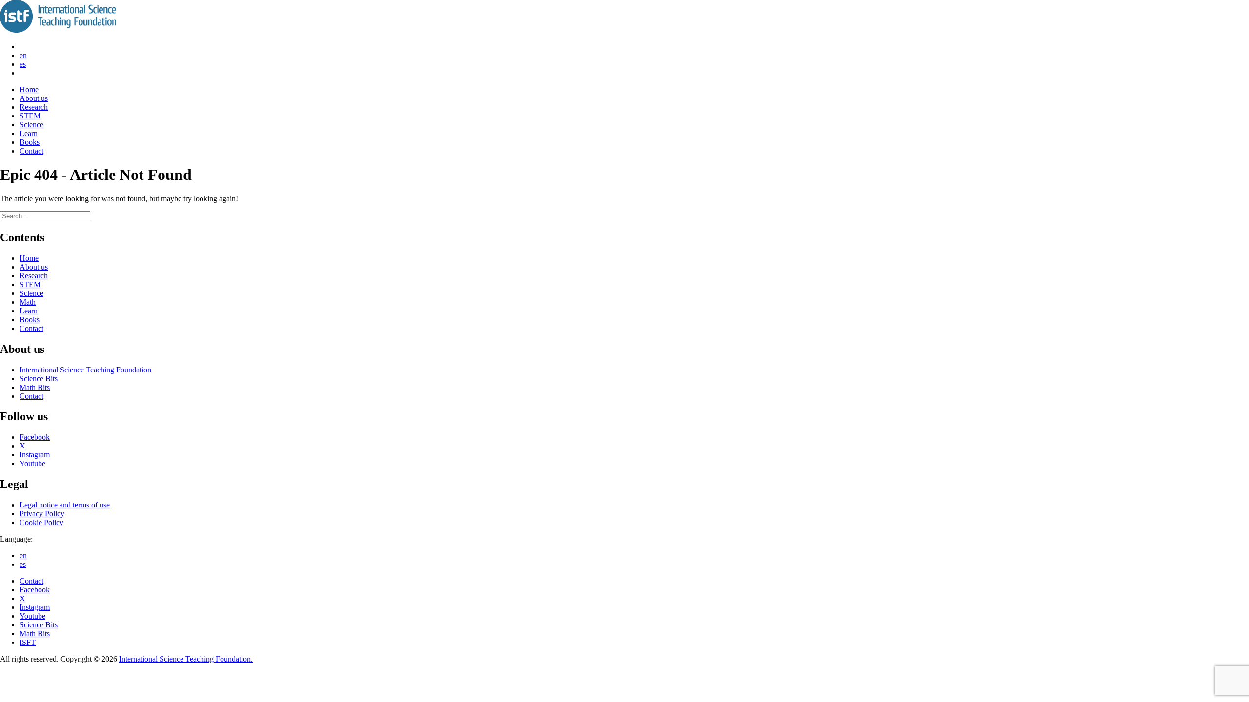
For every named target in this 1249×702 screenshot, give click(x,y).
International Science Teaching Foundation (85, 370)
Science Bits (39, 378)
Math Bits (35, 387)
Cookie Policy (41, 522)
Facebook (35, 437)
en (23, 55)
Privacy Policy (42, 513)
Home (29, 89)
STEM (30, 116)
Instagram (35, 454)
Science (31, 124)
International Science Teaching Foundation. (186, 659)
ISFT (28, 642)
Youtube (32, 463)
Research (34, 107)
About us (34, 98)
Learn (29, 133)
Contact (31, 151)
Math (28, 302)
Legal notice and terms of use (65, 505)
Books (30, 142)
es (23, 64)
